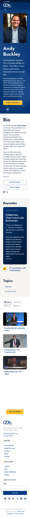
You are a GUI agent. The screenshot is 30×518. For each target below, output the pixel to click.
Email (4, 483)
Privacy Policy (19, 514)
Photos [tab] (16, 306)
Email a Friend (15, 187)
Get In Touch (15, 412)
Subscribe (15, 493)
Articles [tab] (17, 302)
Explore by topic (9, 448)
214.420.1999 (7, 436)
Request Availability (13, 103)
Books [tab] (7, 306)
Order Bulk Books (10, 472)
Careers (7, 466)
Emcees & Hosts (10, 291)
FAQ (5, 469)
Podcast (7, 456)
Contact (6, 475)
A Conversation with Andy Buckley (18, 269)
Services (7, 451)
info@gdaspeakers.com (10, 433)
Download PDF (14, 182)
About (6, 454)
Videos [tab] (7, 302)
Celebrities (8, 287)
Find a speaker (9, 445)
